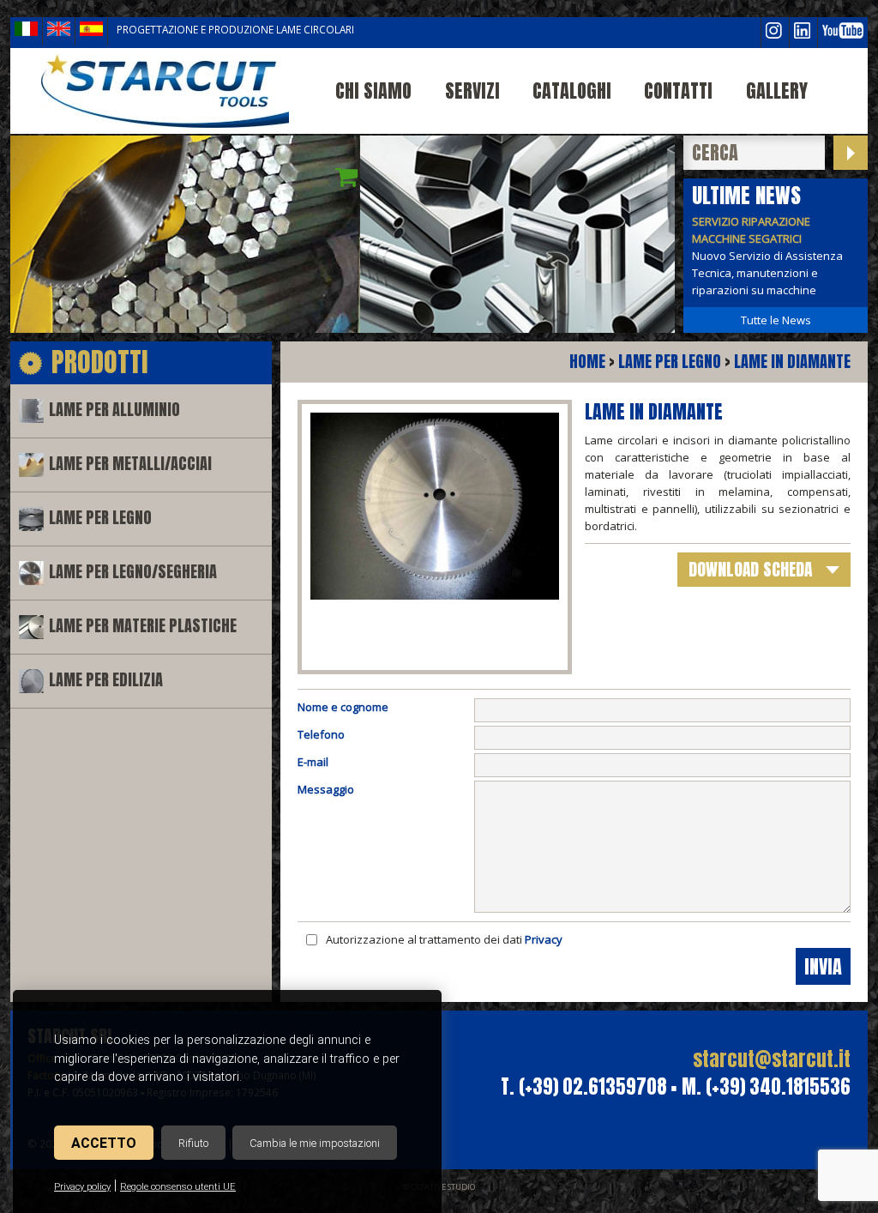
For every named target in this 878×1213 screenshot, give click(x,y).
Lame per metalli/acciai (130, 463)
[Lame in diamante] (164, 91)
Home (587, 361)
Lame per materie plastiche (143, 625)
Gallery (777, 90)
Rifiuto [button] (193, 1143)
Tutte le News (776, 320)
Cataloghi (571, 90)
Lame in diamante (792, 361)
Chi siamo (373, 90)
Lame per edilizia (106, 679)
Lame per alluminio (114, 409)
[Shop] (346, 177)
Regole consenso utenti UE (178, 1186)
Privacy (543, 939)
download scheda (750, 569)
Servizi (472, 90)
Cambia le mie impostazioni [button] (315, 1143)
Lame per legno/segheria (133, 571)
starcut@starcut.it (772, 1059)
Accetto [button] (103, 1143)
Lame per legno (100, 517)
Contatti (678, 90)
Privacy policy (82, 1186)
